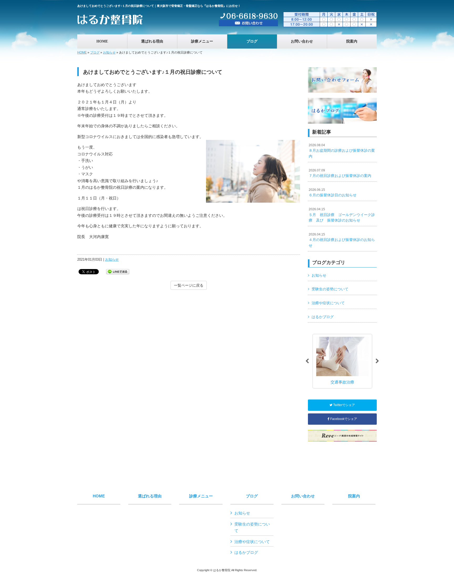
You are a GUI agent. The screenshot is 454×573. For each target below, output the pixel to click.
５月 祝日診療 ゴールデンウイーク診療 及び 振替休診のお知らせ (342, 214)
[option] (342, 361)
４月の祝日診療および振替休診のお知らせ (342, 240)
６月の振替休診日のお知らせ (333, 192)
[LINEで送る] (117, 271)
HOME (82, 52)
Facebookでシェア (343, 419)
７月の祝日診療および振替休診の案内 (340, 173)
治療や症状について (328, 303)
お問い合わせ (303, 496)
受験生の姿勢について (330, 289)
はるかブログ (323, 317)
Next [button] (377, 361)
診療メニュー (201, 496)
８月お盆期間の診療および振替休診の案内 (342, 150)
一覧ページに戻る (188, 285)
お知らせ (109, 52)
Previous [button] (307, 361)
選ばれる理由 (150, 496)
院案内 (354, 496)
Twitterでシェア (343, 405)
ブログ (95, 52)
